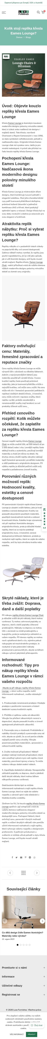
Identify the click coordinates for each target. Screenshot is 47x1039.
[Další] (42, 921)
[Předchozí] (4, 921)
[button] (44, 518)
